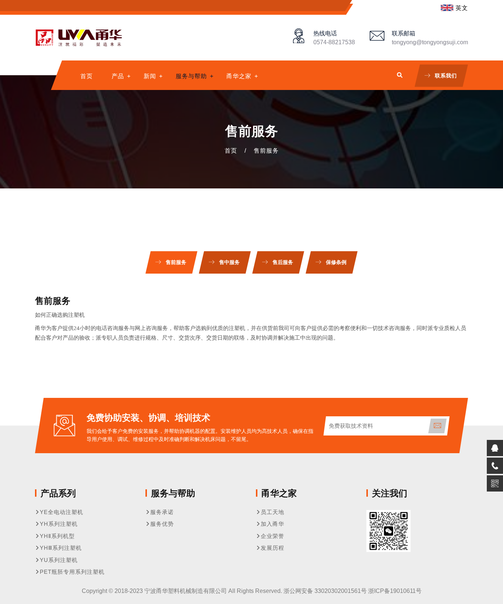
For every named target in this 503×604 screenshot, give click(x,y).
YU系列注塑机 (59, 560)
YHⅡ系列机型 (57, 536)
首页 (86, 76)
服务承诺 (162, 512)
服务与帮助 (191, 76)
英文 (461, 8)
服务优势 (162, 524)
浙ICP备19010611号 (395, 591)
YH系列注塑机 (59, 524)
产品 (118, 76)
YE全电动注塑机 (61, 512)
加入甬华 (272, 524)
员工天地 (272, 512)
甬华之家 (239, 76)
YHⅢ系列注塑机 (61, 548)
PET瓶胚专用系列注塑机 (72, 572)
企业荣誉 (272, 536)
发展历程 (272, 548)
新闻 (150, 76)
